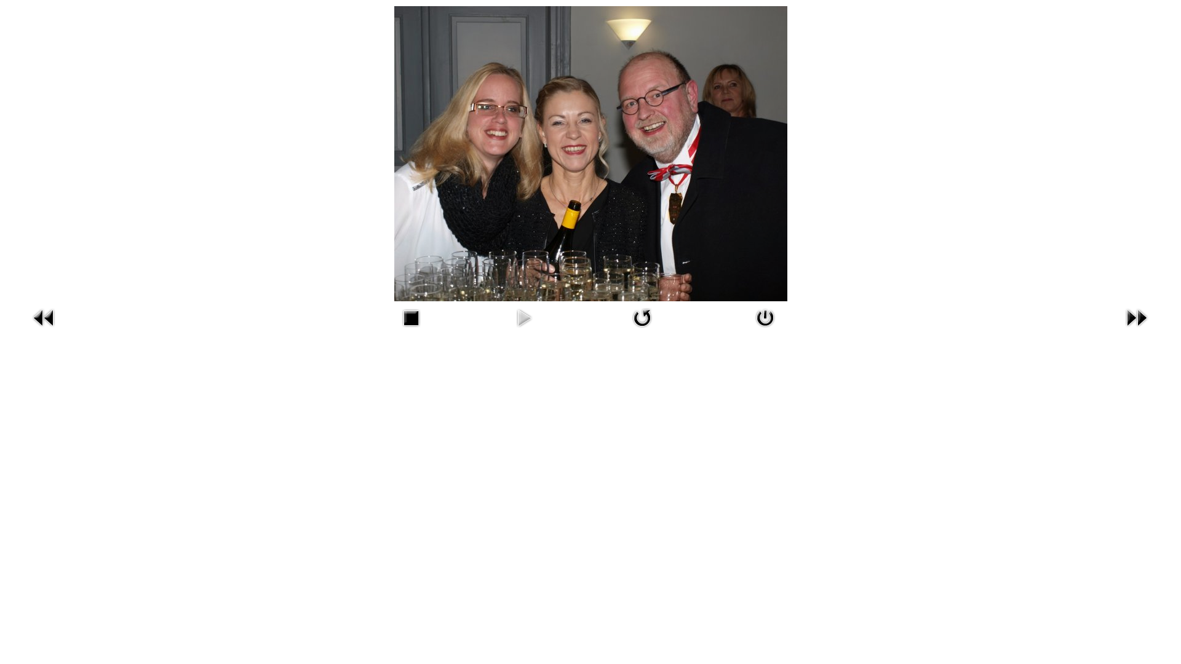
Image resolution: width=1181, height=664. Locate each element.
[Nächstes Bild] (1136, 329)
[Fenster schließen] (765, 329)
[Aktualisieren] (642, 329)
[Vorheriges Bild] (44, 329)
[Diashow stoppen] (411, 329)
